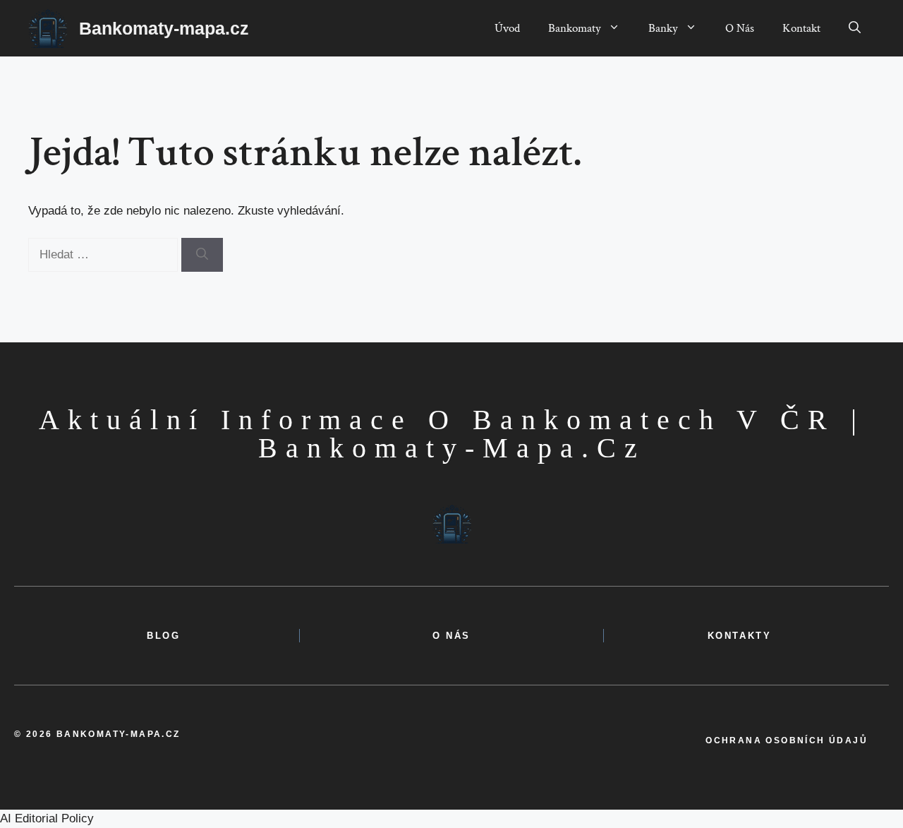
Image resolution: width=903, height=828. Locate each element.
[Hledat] (202, 255)
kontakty (740, 635)
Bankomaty (574, 28)
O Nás (739, 28)
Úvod (507, 28)
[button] (855, 28)
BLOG (163, 635)
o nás (451, 635)
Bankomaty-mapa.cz (164, 28)
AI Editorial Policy (47, 818)
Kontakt (801, 28)
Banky (663, 28)
